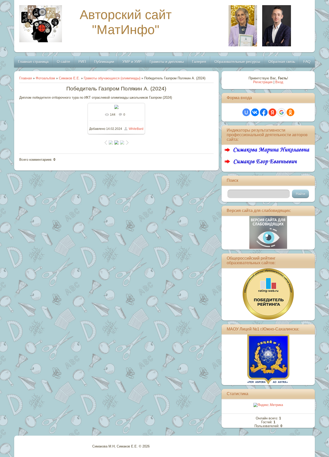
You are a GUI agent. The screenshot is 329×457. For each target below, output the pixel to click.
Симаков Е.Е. (69, 78)
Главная (25, 78)
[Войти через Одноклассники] (290, 112)
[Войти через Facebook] (264, 112)
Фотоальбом (45, 78)
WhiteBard (136, 129)
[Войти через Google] (281, 112)
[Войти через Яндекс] (272, 112)
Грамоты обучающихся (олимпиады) (112, 78)
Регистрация (262, 82)
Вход (279, 82)
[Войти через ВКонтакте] (255, 112)
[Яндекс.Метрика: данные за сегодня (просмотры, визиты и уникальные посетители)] (268, 405)
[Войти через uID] (246, 112)
